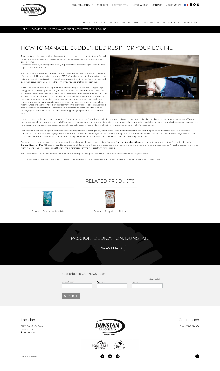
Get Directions (28, 332)
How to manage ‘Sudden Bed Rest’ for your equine (77, 29)
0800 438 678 (173, 5)
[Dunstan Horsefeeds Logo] (33, 9)
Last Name (136, 282)
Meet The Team (120, 5)
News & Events (38, 29)
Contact (157, 5)
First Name (101, 282)
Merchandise (140, 5)
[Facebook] (191, 4)
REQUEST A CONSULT (82, 5)
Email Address (68, 282)
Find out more (110, 247)
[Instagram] (198, 4)
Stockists (102, 5)
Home (24, 29)
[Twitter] (194, 4)
